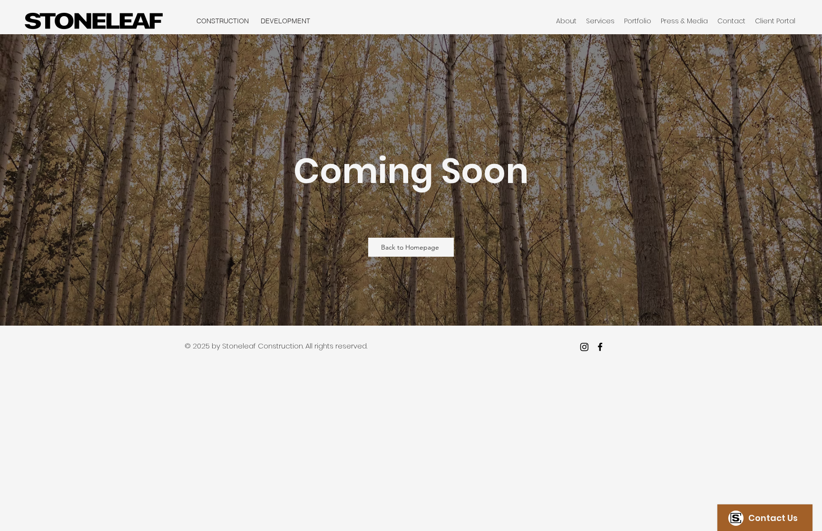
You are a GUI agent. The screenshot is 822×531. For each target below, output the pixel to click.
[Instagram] (584, 346)
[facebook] (600, 346)
